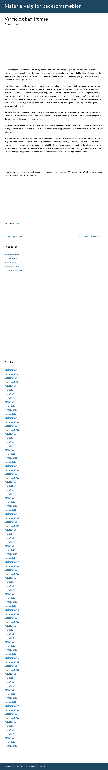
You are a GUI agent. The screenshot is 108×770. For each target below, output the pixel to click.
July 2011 (9, 678)
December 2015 (12, 466)
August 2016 (10, 434)
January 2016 (10, 462)
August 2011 (10, 674)
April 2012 (9, 642)
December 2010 (12, 706)
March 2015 (10, 502)
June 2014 (9, 538)
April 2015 (9, 498)
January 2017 (10, 414)
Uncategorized (17, 223)
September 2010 (12, 718)
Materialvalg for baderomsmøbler (43, 6)
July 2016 (9, 438)
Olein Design (39, 766)
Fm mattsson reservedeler (89, 237)
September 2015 (12, 478)
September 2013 (12, 574)
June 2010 (9, 730)
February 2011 (11, 698)
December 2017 (12, 370)
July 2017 (9, 390)
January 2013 (10, 606)
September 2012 (12, 622)
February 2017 (11, 410)
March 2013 (10, 598)
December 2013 (12, 562)
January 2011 (10, 702)
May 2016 (9, 446)
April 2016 (9, 450)
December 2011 (12, 658)
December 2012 (12, 610)
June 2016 (9, 442)
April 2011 (9, 690)
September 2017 (12, 382)
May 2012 (9, 638)
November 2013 (12, 566)
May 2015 (9, 494)
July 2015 (9, 486)
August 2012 (10, 626)
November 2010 (12, 710)
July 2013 (9, 582)
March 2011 (10, 694)
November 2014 (12, 518)
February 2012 (11, 650)
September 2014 (12, 526)
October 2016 (11, 426)
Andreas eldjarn (11, 258)
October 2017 (11, 378)
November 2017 (12, 374)
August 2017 (10, 386)
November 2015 (12, 470)
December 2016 (12, 418)
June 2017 (9, 394)
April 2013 (9, 594)
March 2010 (10, 742)
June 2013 (9, 586)
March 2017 (10, 406)
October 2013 (11, 570)
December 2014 (12, 514)
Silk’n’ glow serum (15, 237)
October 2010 (11, 714)
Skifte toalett (10, 262)
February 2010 (11, 746)
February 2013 (11, 602)
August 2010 (10, 722)
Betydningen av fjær (13, 270)
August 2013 (10, 578)
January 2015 (10, 510)
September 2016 (12, 430)
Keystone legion (12, 254)
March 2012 (10, 646)
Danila (18, 24)
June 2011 (9, 682)
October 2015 (11, 474)
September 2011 (12, 670)
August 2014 (10, 530)
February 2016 (11, 458)
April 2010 (9, 738)
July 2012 (9, 630)
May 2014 (9, 542)
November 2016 (12, 422)
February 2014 (11, 554)
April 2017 (9, 402)
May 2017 (9, 398)
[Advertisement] (54, 48)
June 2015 (9, 490)
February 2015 (11, 506)
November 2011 (12, 662)
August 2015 (10, 482)
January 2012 (10, 654)
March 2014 (10, 550)
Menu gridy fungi (12, 266)
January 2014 (10, 558)
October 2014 (11, 522)
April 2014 (9, 546)
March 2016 (10, 454)
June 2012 (9, 634)
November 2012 (12, 614)
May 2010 (9, 734)
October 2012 (11, 618)
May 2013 (9, 590)
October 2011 (11, 666)
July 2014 (9, 534)
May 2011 (9, 686)
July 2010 (9, 726)
